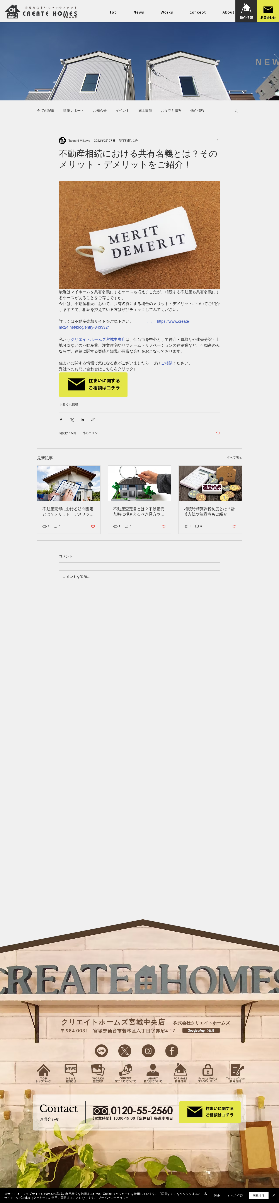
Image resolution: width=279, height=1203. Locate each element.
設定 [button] (217, 1195)
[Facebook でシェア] (61, 419)
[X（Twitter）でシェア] (72, 419)
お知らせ (100, 110)
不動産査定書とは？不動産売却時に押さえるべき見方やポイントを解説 (138, 512)
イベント (122, 110)
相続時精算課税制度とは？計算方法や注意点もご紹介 (209, 511)
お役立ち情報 (171, 110)
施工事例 (145, 110)
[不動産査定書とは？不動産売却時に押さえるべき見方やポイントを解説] (139, 483)
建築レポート (73, 110)
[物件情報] (246, 11)
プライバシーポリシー (113, 1197)
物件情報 (197, 110)
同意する (259, 1195)
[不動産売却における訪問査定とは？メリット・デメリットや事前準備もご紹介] (68, 483)
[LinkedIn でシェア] (82, 419)
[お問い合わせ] (268, 11)
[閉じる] (273, 1196)
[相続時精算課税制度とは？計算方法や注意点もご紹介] (210, 483)
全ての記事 (45, 110)
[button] (236, 110)
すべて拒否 (235, 1195)
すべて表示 (234, 457)
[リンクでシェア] (93, 419)
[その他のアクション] (217, 140)
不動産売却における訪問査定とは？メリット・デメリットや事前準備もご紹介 (68, 512)
